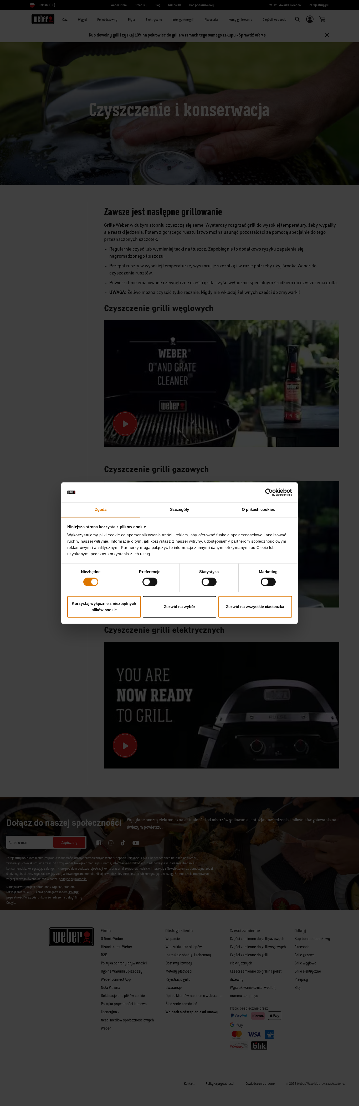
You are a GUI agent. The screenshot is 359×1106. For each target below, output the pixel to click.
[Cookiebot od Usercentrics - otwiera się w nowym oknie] (269, 492)
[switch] (149, 582)
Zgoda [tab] (101, 509)
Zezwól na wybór (179, 607)
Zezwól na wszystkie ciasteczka (255, 607)
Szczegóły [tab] (179, 509)
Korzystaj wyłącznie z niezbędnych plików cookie (104, 606)
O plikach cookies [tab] (258, 509)
